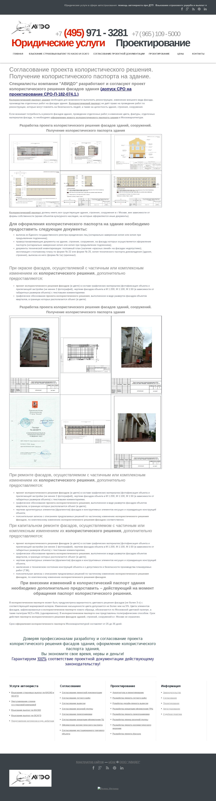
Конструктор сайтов (90, 762)
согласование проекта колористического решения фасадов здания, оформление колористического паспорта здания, (83, 644)
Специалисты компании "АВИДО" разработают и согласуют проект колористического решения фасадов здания (77, 88)
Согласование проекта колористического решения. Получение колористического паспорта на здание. (81, 73)
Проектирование (171, 703)
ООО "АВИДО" (129, 762)
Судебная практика (172, 714)
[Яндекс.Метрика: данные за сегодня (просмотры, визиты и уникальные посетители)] (108, 788)
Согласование (170, 698)
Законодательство (172, 692)
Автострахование (171, 709)
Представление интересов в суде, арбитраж (32, 721)
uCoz (112, 762)
